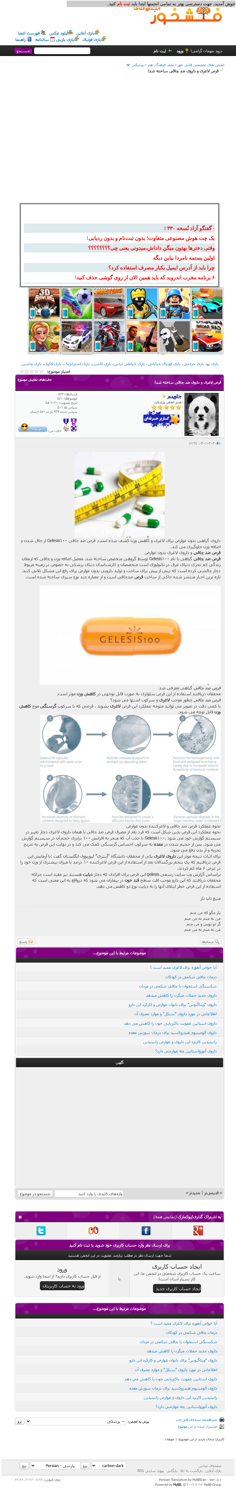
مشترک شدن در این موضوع (197, 1426)
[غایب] (164, 396)
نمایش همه (165, 1216)
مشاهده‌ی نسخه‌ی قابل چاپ (196, 1420)
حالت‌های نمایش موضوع (35, 379)
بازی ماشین (31, 363)
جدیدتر (194, 1192)
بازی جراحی (193, 363)
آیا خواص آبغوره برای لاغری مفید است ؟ (183, 967)
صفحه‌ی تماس (210, 1465)
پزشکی (138, 64)
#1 (218, 443)
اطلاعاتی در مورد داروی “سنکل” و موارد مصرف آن (175, 1013)
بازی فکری (52, 363)
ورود (180, 50)
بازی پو (212, 363)
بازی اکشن (101, 363)
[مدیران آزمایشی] (73, 431)
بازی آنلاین (85, 32)
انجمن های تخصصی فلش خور (201, 64)
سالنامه (42, 39)
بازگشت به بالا (191, 1470)
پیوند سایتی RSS (150, 1470)
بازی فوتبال (92, 39)
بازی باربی (65, 39)
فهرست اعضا (29, 32)
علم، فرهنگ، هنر (161, 64)
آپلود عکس (58, 32)
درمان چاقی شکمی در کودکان (191, 976)
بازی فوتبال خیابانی (164, 363)
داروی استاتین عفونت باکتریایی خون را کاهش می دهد (170, 1023)
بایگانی (172, 1470)
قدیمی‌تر (211, 1192)
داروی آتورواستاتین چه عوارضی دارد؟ (186, 1050)
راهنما (20, 39)
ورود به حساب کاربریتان (63, 1285)
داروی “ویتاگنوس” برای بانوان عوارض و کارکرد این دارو (173, 1004)
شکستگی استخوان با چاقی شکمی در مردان (178, 985)
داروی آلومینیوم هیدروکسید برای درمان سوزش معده (173, 1032)
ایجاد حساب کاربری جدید (178, 1288)
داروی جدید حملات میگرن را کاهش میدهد (181, 995)
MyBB (177, 1484)
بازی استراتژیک (77, 363)
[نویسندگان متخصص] (66, 431)
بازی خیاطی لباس (129, 363)
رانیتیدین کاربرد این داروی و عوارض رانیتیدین (180, 1041)
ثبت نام (160, 50)
